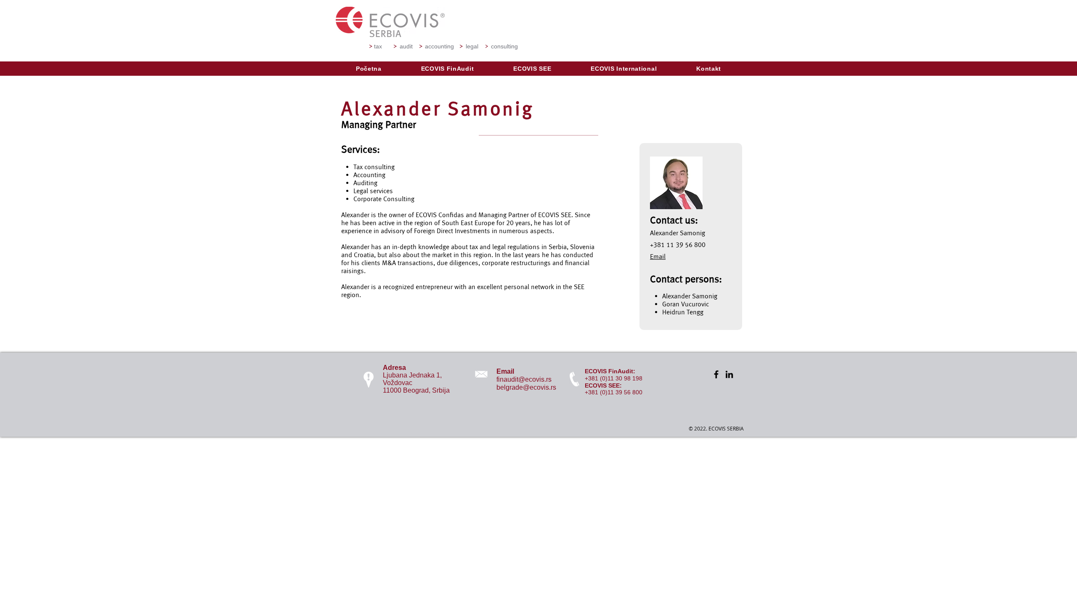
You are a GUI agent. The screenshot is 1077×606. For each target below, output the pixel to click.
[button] (447, 68)
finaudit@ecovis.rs (524, 379)
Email (658, 256)
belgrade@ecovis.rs (526, 387)
